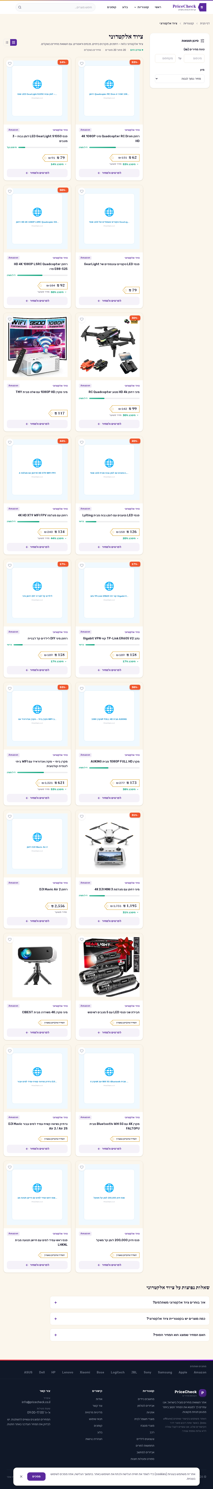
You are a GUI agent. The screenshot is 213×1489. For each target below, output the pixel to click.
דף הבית (205, 23)
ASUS (28, 1372)
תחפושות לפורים (145, 1445)
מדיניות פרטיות (93, 1412)
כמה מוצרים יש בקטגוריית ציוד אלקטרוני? (129, 1318)
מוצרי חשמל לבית (144, 1419)
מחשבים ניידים (146, 1399)
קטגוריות (143, 7)
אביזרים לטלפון (145, 1405)
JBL (134, 1372)
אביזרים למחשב (145, 1452)
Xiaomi (85, 1372)
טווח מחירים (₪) (194, 49)
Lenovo (67, 1372)
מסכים (36, 1476)
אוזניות (150, 1412)
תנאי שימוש (95, 1419)
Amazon (200, 1372)
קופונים (111, 7)
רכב (152, 1432)
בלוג (125, 7)
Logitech (118, 1372)
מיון (202, 70)
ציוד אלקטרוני (132, 130)
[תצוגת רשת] (13, 42)
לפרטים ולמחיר (111, 173)
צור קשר (97, 1405)
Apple (183, 1372)
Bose (100, 1372)
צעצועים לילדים (145, 1439)
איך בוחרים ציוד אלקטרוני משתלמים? (129, 1302)
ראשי (158, 7)
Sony (147, 1372)
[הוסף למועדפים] (81, 63)
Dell (42, 1372)
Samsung (165, 1372)
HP (53, 1372)
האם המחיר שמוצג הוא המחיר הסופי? (129, 1334)
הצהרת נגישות (93, 1439)
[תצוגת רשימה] (7, 42)
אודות (99, 1399)
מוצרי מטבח (147, 1425)
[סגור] (21, 1476)
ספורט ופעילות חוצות (142, 1459)
